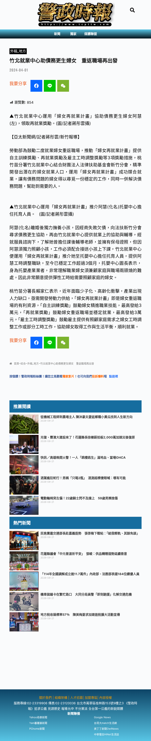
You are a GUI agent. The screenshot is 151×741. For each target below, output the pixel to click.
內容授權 (105, 698)
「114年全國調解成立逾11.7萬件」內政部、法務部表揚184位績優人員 (90, 574)
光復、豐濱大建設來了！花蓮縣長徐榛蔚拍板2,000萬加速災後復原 (88, 437)
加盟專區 (91, 698)
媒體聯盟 (90, 34)
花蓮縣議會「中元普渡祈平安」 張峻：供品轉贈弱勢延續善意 (84, 554)
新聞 (57, 34)
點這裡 (113, 376)
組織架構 (61, 698)
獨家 (73, 34)
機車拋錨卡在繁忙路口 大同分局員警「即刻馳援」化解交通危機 (86, 594)
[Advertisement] (75, 661)
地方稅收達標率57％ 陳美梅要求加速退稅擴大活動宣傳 (80, 615)
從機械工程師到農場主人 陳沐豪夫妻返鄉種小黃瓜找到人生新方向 (87, 417)
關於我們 (46, 698)
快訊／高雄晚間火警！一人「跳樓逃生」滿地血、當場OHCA (83, 457)
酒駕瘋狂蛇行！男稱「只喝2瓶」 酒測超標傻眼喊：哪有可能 (83, 478)
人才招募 (76, 698)
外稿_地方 (18, 51)
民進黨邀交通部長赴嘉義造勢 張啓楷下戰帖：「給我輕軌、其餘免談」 (90, 533)
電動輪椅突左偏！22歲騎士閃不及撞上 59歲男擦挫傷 (79, 498)
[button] (58, 33)
